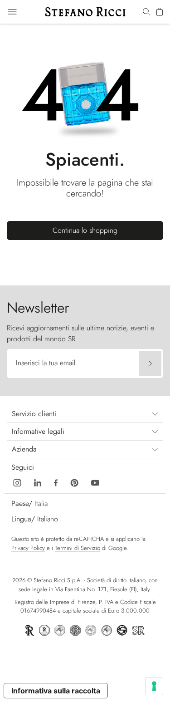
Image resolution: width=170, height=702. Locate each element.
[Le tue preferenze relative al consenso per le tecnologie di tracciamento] (154, 686)
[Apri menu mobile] (12, 12)
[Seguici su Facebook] (55, 482)
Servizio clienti (34, 413)
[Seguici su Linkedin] (37, 482)
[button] (146, 12)
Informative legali (38, 431)
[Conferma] (150, 363)
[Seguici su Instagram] (17, 482)
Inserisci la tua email (45, 363)
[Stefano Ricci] (85, 11)
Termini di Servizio (77, 548)
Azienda (24, 449)
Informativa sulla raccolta (55, 690)
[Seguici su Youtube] (95, 482)
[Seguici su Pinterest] (74, 482)
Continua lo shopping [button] (85, 230)
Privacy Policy (28, 548)
